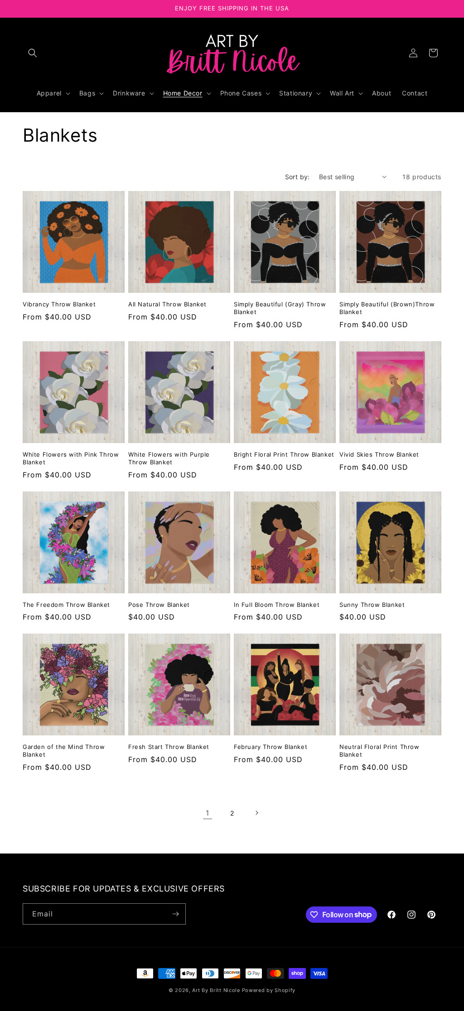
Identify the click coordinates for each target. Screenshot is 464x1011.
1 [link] (207, 812)
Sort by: (297, 177)
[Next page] (256, 813)
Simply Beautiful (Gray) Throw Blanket (280, 307)
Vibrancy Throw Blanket (59, 304)
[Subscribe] (175, 914)
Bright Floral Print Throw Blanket (284, 454)
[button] (33, 53)
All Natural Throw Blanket (167, 304)
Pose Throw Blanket (159, 604)
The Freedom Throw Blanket (66, 604)
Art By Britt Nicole (216, 990)
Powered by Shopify (269, 990)
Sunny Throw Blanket (372, 604)
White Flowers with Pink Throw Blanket (71, 458)
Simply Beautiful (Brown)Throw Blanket (387, 307)
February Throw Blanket (270, 746)
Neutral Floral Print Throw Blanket (379, 750)
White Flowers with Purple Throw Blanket (169, 458)
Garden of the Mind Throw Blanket (64, 750)
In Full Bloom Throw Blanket (276, 604)
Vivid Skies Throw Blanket (379, 454)
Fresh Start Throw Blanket (168, 746)
